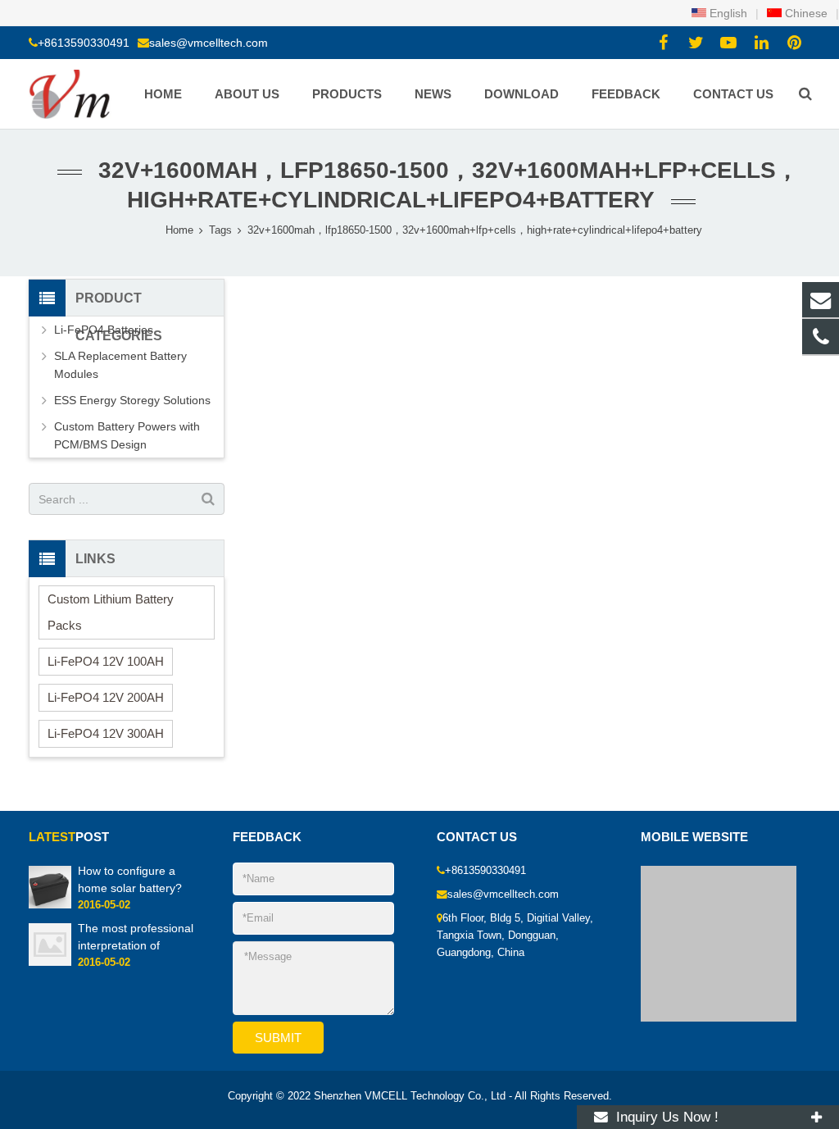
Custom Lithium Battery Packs (111, 612)
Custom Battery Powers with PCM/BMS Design (127, 435)
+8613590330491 (83, 42)
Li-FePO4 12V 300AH (106, 733)
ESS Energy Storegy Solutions (132, 400)
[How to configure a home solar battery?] (50, 905)
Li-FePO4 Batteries (103, 329)
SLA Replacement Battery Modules (120, 364)
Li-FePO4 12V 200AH (106, 697)
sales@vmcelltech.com (208, 42)
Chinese (805, 13)
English (726, 13)
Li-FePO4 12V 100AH (106, 661)
